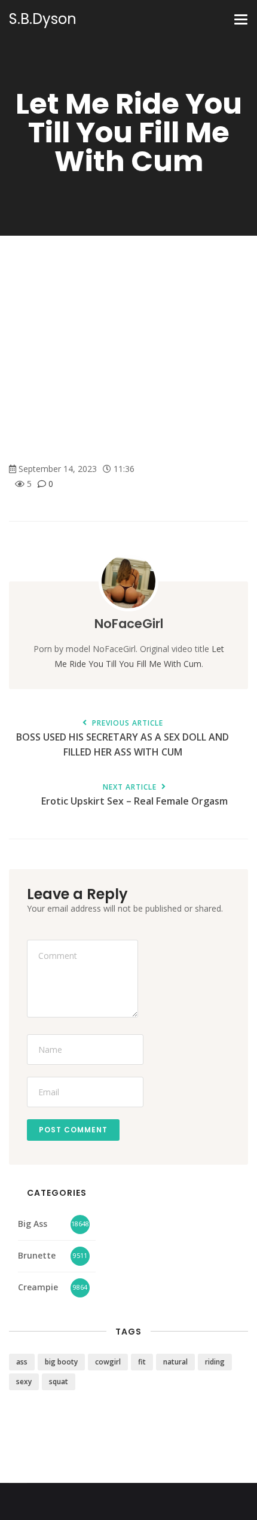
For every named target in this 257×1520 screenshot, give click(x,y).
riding (215, 1362)
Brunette (37, 1255)
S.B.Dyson (43, 19)
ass (21, 1362)
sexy (24, 1381)
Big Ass (32, 1223)
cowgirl (108, 1362)
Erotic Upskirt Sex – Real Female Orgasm (134, 795)
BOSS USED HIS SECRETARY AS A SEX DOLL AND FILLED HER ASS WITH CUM (122, 739)
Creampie (38, 1287)
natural (175, 1362)
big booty (61, 1362)
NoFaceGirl (128, 623)
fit (142, 1362)
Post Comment (73, 1130)
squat (58, 1381)
